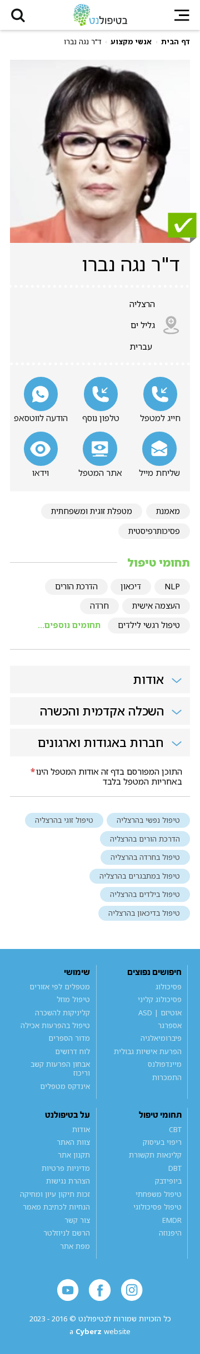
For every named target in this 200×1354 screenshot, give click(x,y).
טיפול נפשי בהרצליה (148, 820)
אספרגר (169, 1025)
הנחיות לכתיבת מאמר (56, 1207)
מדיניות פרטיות (66, 1168)
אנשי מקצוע (131, 42)
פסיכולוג (168, 987)
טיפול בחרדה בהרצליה (145, 857)
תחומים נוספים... (69, 625)
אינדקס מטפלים (65, 1086)
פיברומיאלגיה (161, 1039)
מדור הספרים (69, 1039)
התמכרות (166, 1077)
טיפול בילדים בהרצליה (145, 894)
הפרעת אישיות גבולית (147, 1051)
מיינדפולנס (164, 1065)
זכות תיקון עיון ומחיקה (55, 1194)
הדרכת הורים (76, 586)
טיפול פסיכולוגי (157, 1207)
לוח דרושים (72, 1051)
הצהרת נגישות (68, 1181)
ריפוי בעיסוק (162, 1142)
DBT (174, 1168)
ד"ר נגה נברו (83, 42)
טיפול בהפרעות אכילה (55, 1025)
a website (100, 1331)
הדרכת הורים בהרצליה (145, 839)
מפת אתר (75, 1246)
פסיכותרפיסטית (154, 531)
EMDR (171, 1220)
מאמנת (168, 511)
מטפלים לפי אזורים (59, 987)
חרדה (99, 605)
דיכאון (131, 586)
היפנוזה (170, 1233)
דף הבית (175, 42)
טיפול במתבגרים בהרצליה (139, 876)
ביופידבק (168, 1181)
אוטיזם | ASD (159, 1013)
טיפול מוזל (73, 999)
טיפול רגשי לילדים (149, 625)
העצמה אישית (156, 605)
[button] (18, 15)
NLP (172, 586)
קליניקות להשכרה (62, 1013)
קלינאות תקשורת (155, 1155)
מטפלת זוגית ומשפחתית (91, 511)
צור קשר (77, 1220)
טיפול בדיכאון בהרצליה (144, 913)
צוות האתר (73, 1142)
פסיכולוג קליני (159, 999)
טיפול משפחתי (158, 1194)
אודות (81, 1129)
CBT (175, 1129)
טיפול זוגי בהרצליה (64, 820)
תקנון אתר (74, 1155)
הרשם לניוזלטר (66, 1233)
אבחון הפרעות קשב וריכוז (60, 1069)
